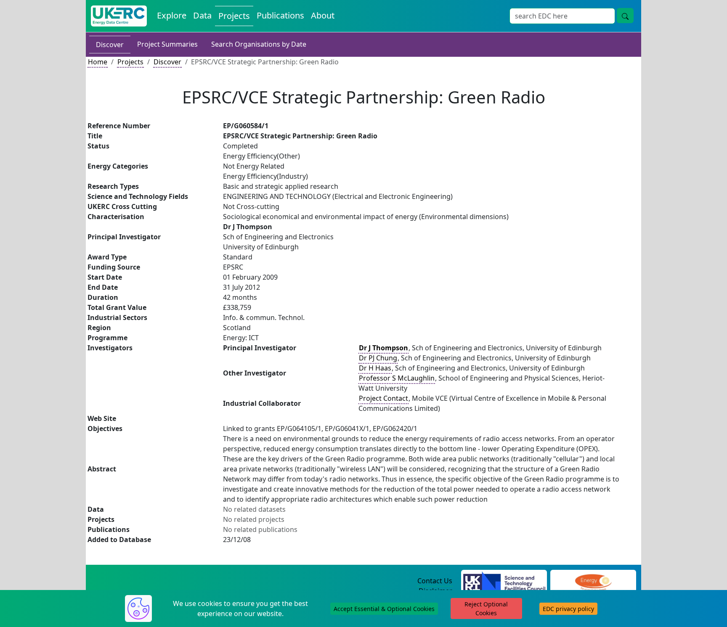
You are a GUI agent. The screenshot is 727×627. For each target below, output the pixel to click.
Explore (171, 15)
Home (97, 61)
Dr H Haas (375, 368)
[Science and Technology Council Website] (504, 581)
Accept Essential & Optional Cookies (384, 609)
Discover (110, 44)
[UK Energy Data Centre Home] (119, 16)
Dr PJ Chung (378, 357)
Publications (280, 15)
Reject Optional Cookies (486, 608)
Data (202, 15)
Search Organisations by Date (258, 44)
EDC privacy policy (568, 609)
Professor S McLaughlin (397, 378)
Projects (234, 15)
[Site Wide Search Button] (625, 15)
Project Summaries (167, 44)
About (322, 15)
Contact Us (434, 580)
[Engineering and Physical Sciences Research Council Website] (593, 581)
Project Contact (383, 398)
